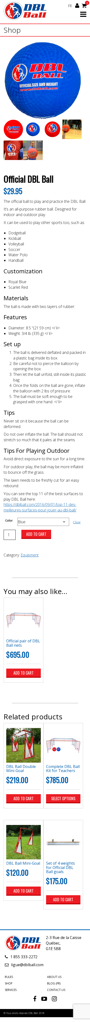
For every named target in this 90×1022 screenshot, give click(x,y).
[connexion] (77, 5)
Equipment (30, 555)
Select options (63, 798)
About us (54, 977)
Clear (77, 522)
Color (9, 520)
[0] (84, 5)
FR (70, 6)
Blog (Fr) (53, 983)
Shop (8, 983)
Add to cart (36, 534)
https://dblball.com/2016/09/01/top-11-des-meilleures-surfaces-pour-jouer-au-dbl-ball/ (40, 507)
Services (11, 990)
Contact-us (56, 990)
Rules (9, 977)
